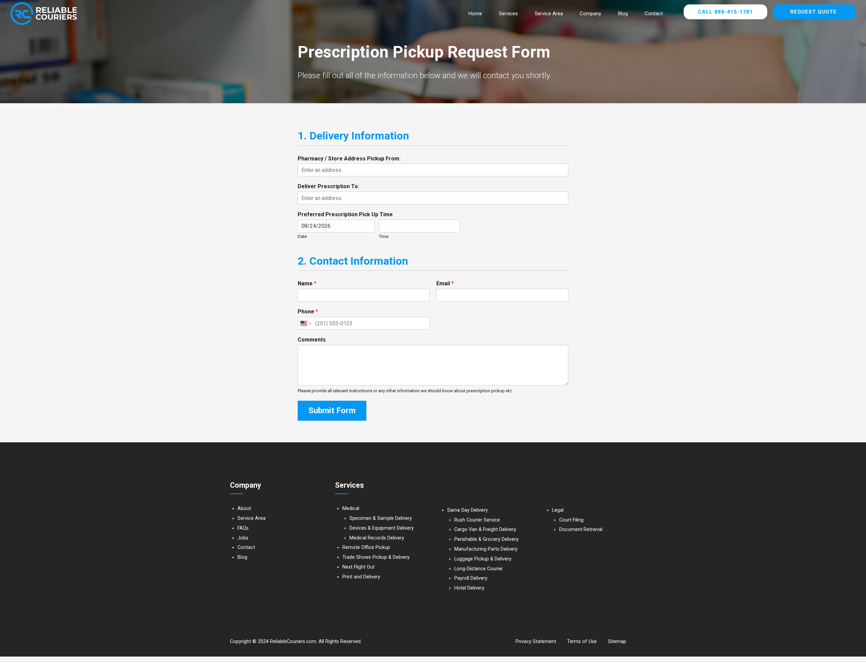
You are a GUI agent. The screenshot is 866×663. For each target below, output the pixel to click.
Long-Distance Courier (478, 569)
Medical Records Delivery (376, 538)
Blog (623, 13)
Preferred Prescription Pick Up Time (345, 214)
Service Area (549, 13)
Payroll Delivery (470, 578)
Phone (308, 311)
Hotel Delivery (469, 588)
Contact (654, 13)
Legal (558, 510)
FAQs (243, 528)
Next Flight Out (358, 567)
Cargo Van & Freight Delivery (485, 529)
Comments (312, 339)
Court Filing (571, 520)
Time (383, 236)
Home (475, 13)
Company (590, 13)
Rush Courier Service (477, 520)
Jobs (242, 538)
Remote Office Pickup (366, 547)
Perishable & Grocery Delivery (486, 539)
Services (508, 13)
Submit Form (332, 410)
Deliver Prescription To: (328, 186)
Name (307, 283)
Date (302, 236)
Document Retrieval (580, 529)
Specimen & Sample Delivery (380, 518)
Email (445, 283)
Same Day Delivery (467, 510)
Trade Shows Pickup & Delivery (376, 557)
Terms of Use (582, 641)
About (244, 508)
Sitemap (617, 641)
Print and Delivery (361, 577)
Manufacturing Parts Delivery (486, 549)
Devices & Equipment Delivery (381, 528)
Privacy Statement (536, 641)
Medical (350, 508)
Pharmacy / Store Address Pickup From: (349, 158)
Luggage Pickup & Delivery (482, 559)
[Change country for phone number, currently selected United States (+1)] (305, 323)
